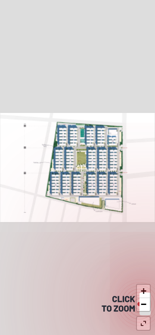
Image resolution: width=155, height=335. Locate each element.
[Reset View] (143, 323)
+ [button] (143, 291)
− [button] (143, 304)
